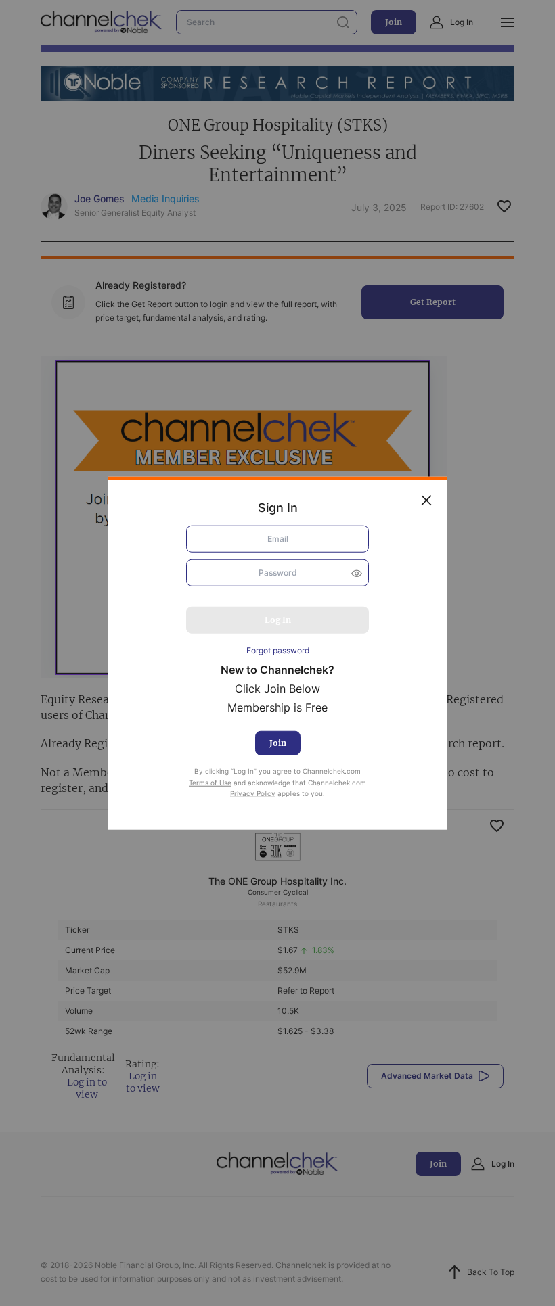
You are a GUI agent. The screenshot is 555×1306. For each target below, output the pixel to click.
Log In (278, 620)
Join (277, 743)
